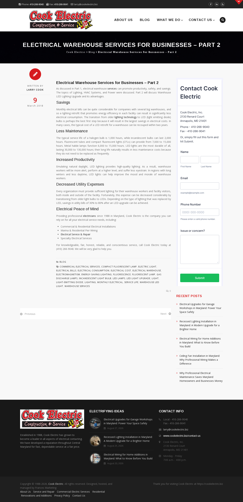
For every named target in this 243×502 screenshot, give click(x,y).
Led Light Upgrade (138, 278)
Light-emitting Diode (69, 282)
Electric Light (147, 266)
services (112, 88)
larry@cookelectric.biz (86, 4)
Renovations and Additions (36, 495)
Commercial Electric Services (73, 491)
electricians (89, 216)
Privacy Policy (62, 495)
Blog (145, 20)
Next (163, 313)
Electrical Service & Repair (75, 234)
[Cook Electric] (56, 19)
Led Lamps (119, 278)
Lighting (90, 282)
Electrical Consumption (93, 270)
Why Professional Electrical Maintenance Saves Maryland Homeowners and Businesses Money (201, 376)
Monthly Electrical (110, 282)
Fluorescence (122, 274)
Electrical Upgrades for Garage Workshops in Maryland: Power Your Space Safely (200, 308)
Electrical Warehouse (147, 270)
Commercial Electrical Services (80, 266)
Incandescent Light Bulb (95, 278)
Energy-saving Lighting (96, 274)
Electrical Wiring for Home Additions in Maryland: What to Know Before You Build (200, 342)
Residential (98, 491)
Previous (30, 314)
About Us (123, 20)
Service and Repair (43, 491)
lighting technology (125, 117)
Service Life (131, 282)
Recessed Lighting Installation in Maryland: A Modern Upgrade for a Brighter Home (199, 325)
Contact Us (200, 20)
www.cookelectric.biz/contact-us (181, 435)
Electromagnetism (68, 274)
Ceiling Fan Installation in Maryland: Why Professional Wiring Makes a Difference (199, 359)
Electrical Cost (121, 270)
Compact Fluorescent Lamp (119, 266)
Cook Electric (55, 483)
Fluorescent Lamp (143, 274)
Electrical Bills (66, 270)
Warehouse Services (77, 286)
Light (155, 278)
